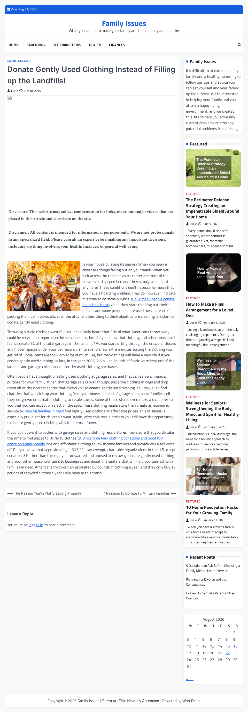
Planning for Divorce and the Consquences (206, 582)
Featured (193, 194)
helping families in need (44, 411)
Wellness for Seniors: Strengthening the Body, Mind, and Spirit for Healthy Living (212, 411)
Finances (117, 45)
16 (235, 646)
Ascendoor (150, 701)
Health (95, 45)
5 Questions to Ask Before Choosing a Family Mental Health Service (213, 568)
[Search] (239, 45)
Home (14, 45)
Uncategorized (19, 61)
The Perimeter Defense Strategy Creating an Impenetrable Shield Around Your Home (212, 208)
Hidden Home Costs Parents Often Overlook (210, 595)
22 (227, 653)
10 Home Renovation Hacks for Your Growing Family (212, 510)
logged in (36, 525)
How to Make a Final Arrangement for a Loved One (209, 310)
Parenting (35, 45)
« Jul (190, 679)
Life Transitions (67, 45)
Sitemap (109, 701)
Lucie (14, 90)
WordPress (191, 701)
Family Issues (124, 23)
